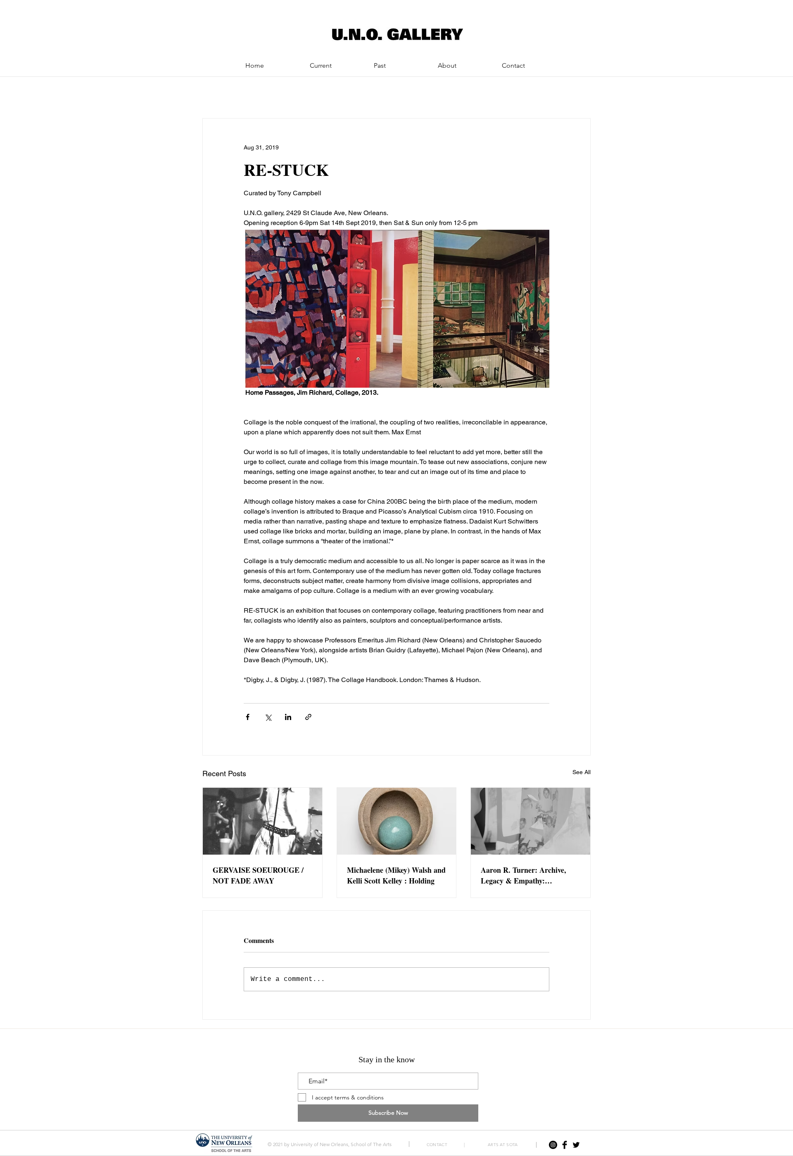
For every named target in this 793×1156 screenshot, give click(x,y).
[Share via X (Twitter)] (268, 717)
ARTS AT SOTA (503, 1144)
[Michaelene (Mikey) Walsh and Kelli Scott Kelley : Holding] (396, 821)
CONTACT (439, 1144)
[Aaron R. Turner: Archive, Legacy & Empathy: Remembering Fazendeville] (530, 821)
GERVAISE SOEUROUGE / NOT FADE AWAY (258, 875)
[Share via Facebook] (248, 717)
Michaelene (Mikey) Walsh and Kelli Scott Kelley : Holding (396, 875)
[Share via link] (308, 717)
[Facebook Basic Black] (564, 1145)
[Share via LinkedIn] (288, 717)
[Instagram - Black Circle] (553, 1145)
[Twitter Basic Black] (576, 1145)
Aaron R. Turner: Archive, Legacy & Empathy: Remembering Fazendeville (524, 875)
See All (581, 772)
